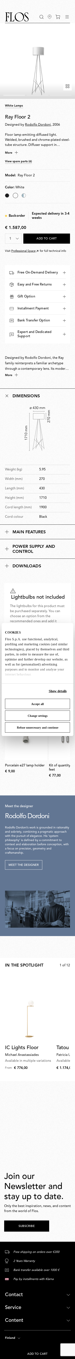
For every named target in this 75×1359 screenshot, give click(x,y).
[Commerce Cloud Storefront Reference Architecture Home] (17, 16)
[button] (42, 17)
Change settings (38, 715)
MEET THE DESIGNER (24, 865)
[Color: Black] (7, 195)
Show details (58, 691)
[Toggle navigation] (67, 17)
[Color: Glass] (24, 195)
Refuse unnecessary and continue (37, 727)
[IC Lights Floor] (30, 1008)
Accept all (37, 704)
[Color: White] (15, 195)
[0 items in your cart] (58, 17)
